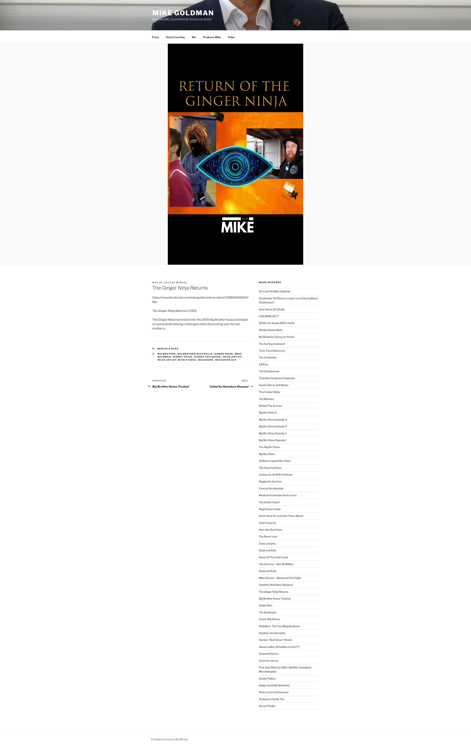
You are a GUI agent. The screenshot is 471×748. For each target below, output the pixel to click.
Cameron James (268, 660)
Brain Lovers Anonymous (273, 692)
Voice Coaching (175, 37)
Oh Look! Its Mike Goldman (275, 291)
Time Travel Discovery (272, 350)
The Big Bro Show (269, 447)
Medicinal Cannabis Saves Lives (278, 495)
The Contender (268, 357)
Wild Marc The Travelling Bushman (279, 626)
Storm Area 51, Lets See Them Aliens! (281, 515)
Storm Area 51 (267, 522)
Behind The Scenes (270, 405)
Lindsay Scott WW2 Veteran (275, 474)
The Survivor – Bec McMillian (276, 564)
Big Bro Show (267, 454)
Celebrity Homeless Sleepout (276, 584)
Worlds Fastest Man (270, 330)
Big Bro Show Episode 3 (273, 426)
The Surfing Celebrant (272, 343)
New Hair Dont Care (270, 529)
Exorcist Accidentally (271, 488)
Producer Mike (212, 37)
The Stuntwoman (269, 371)
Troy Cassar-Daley (269, 391)
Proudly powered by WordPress (169, 739)
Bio (194, 37)
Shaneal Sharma (268, 653)
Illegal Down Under (270, 509)
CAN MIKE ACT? (269, 316)
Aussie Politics (267, 678)
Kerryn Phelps (267, 705)
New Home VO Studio (271, 309)
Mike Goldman (183, 13)
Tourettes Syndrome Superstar (277, 378)
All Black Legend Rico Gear (275, 460)
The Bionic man (268, 536)
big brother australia (195, 354)
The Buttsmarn (268, 612)
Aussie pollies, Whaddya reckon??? (279, 646)
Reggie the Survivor (270, 481)
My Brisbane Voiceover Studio (276, 336)
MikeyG (181, 282)
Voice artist (232, 356)
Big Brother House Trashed (275, 598)
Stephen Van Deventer (272, 633)
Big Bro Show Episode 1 (272, 440)
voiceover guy (226, 360)
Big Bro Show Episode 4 (273, 419)
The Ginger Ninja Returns (273, 591)
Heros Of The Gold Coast (273, 557)
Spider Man (265, 605)
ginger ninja (223, 354)
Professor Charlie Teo (271, 699)
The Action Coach (269, 502)
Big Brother (166, 354)
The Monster (266, 398)
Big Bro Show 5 (268, 412)
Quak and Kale (267, 550)
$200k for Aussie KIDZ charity (277, 323)
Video (231, 37)
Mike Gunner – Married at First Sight (280, 577)
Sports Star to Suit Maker (273, 385)
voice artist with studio (176, 360)
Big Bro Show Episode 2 (273, 433)
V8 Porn (263, 364)
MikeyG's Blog (168, 348)
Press (155, 37)
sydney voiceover (207, 356)
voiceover (205, 360)
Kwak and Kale (267, 570)
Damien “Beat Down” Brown (275, 639)
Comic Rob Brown (269, 619)
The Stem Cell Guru (270, 467)
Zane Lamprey (267, 543)
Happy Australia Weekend (274, 685)
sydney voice (182, 356)
